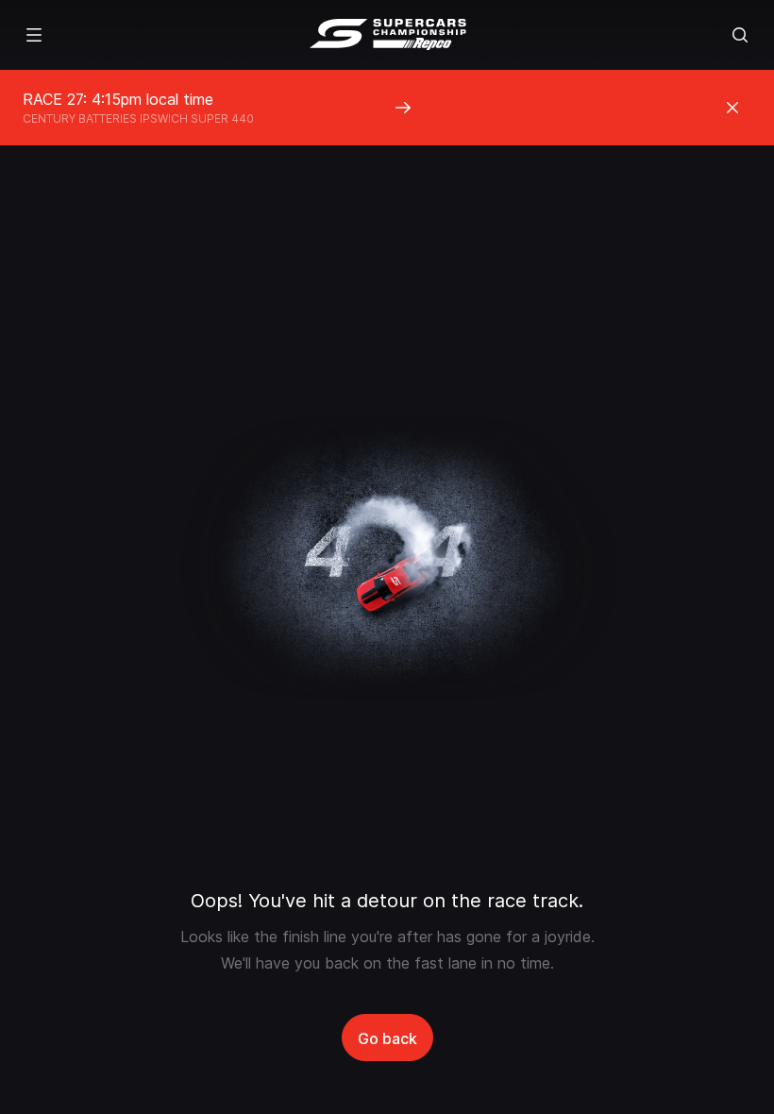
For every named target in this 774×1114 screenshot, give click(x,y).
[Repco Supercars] (387, 35)
